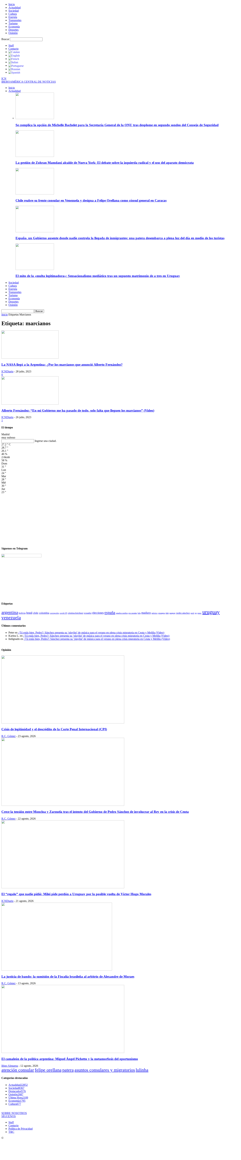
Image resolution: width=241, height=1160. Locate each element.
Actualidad (14, 7)
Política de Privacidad (20, 1128)
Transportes (14, 20)
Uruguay (211, 612)
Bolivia (22, 613)
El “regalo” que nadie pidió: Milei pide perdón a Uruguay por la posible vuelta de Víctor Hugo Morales (76, 894)
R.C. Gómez (8, 736)
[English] (14, 55)
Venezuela (11, 617)
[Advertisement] (120, 518)
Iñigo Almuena (9, 1065)
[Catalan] (14, 51)
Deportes (13, 29)
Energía (12, 17)
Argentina (9, 612)
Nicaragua (161, 613)
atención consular (17, 1070)
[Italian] (13, 62)
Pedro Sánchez (183, 613)
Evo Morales (132, 613)
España (109, 612)
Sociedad (13, 10)
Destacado (17, 1091)
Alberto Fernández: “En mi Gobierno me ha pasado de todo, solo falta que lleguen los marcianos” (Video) (77, 410)
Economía (14, 26)
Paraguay (172, 613)
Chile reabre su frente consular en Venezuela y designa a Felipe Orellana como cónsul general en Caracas (91, 200)
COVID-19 (63, 613)
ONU (167, 613)
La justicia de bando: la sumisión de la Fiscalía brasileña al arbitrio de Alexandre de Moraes (67, 976)
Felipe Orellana (48, 1070)
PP (196, 613)
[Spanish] (14, 72)
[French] (13, 58)
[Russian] (14, 68)
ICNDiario (7, 371)
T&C (11, 1131)
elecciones (98, 612)
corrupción (54, 613)
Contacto (13, 48)
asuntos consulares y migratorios (104, 1070)
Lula (139, 613)
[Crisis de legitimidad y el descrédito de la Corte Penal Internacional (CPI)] (62, 722)
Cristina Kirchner (75, 613)
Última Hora (18, 1097)
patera (68, 1070)
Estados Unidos (122, 613)
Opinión (13, 32)
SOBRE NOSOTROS (14, 1113)
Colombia (44, 612)
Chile (35, 612)
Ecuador (88, 613)
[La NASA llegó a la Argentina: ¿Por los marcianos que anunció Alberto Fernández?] (30, 357)
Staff (11, 45)
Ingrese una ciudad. (45, 440)
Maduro (146, 612)
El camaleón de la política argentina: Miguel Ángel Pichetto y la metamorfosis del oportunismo (69, 1059)
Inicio (11, 4)
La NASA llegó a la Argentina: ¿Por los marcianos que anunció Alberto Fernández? (62, 364)
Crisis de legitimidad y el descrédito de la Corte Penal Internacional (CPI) (54, 729)
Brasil (29, 612)
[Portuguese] (16, 65)
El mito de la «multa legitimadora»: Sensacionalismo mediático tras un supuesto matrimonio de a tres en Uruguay (98, 276)
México (155, 613)
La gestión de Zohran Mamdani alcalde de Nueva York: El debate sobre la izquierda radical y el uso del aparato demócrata (105, 162)
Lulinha (142, 1070)
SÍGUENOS (8, 1116)
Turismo (13, 23)
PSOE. (199, 613)
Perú (192, 613)
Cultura (12, 13)
